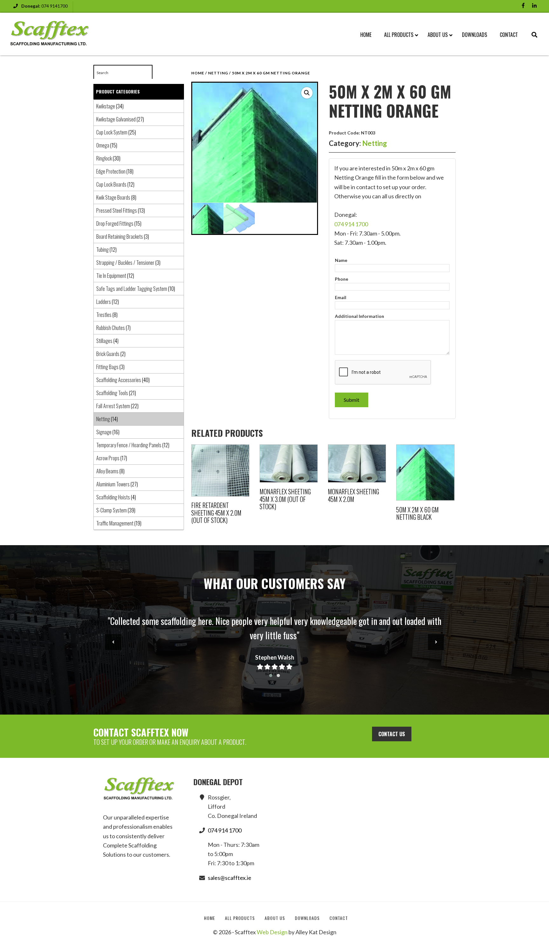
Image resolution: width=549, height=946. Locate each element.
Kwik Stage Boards (113, 197)
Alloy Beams (107, 471)
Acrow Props (107, 458)
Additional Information (359, 316)
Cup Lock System (111, 132)
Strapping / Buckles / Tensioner (125, 262)
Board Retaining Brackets (119, 236)
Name (341, 260)
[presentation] (113, 642)
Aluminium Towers (113, 484)
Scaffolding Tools (112, 393)
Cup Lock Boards (111, 184)
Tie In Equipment (111, 275)
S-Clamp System (111, 510)
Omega (102, 145)
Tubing (102, 249)
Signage (104, 432)
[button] (307, 93)
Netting (218, 73)
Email (340, 297)
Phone (341, 279)
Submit (351, 400)
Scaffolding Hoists (113, 497)
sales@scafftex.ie (229, 877)
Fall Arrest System (113, 406)
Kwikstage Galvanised (116, 119)
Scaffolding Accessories (118, 380)
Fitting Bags (107, 367)
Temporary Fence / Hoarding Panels (128, 445)
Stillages (104, 341)
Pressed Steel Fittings (116, 210)
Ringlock (104, 158)
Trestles (104, 315)
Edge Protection (110, 171)
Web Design (272, 932)
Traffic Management (114, 523)
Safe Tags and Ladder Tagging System (131, 288)
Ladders (103, 301)
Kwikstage (105, 106)
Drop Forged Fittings (114, 223)
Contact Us (391, 734)
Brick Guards (107, 354)
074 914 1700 (351, 224)
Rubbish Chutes (110, 328)
